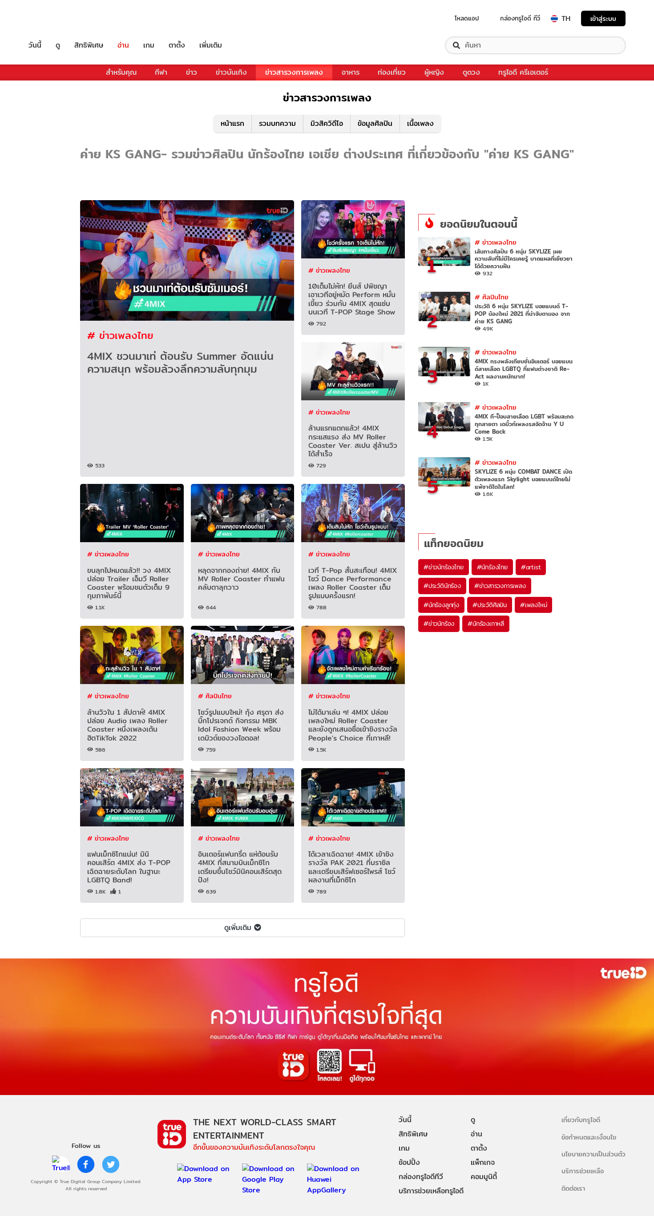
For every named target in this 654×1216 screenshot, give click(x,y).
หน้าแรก (232, 123)
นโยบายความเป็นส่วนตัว (593, 1154)
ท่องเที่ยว (392, 72)
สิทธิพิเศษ (88, 45)
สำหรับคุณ (121, 72)
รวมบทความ (277, 123)
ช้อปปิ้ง (409, 1162)
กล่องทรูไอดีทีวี (421, 1176)
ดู (58, 45)
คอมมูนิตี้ (484, 1176)
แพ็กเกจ (483, 1162)
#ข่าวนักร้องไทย (444, 567)
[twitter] (111, 1164)
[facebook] (86, 1164)
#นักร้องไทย (492, 567)
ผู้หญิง (434, 72)
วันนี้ (34, 45)
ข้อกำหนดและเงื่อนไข (588, 1137)
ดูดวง (471, 72)
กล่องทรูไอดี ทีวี (520, 18)
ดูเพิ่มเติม (237, 927)
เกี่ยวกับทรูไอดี (580, 1120)
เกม (148, 45)
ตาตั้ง (177, 45)
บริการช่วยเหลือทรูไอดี (431, 1190)
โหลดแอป (467, 18)
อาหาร (350, 72)
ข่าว (191, 72)
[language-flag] (554, 18)
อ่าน (123, 45)
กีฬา (161, 72)
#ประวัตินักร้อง (442, 586)
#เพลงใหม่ (533, 605)
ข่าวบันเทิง (231, 72)
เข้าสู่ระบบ (603, 18)
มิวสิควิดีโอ (327, 123)
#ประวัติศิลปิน (489, 605)
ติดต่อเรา (573, 1188)
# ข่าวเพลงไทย (120, 335)
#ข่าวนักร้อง (439, 623)
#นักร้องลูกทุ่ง (441, 605)
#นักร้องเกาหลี (486, 623)
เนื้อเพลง (420, 123)
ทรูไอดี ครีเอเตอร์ (523, 72)
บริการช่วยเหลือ (582, 1171)
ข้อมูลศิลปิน (375, 123)
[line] (61, 1164)
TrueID (55, 18)
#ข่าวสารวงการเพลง (500, 586)
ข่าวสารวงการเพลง (294, 72)
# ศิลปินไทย (215, 696)
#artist (531, 567)
